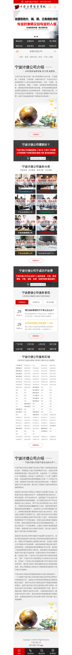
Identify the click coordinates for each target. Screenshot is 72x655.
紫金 (25, 409)
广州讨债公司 (19, 365)
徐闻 (51, 390)
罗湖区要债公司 (36, 368)
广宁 (42, 392)
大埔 (42, 403)
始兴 (42, 387)
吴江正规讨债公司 (19, 437)
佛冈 (42, 412)
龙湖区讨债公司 (36, 374)
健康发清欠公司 (27, 426)
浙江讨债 (53, 344)
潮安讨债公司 (27, 428)
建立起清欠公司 (44, 417)
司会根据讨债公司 (27, 379)
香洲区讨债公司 (27, 371)
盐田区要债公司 (53, 368)
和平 (51, 409)
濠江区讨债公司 (53, 374)
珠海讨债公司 (19, 370)
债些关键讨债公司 (44, 426)
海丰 (34, 406)
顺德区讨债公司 (19, 387)
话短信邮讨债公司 (36, 385)
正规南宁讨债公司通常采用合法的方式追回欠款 (53, 439)
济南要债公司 (44, 436)
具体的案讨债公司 (36, 379)
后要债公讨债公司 (19, 379)
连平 (42, 409)
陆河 (42, 406)
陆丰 (51, 406)
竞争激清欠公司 (36, 420)
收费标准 (30, 41)
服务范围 (41, 41)
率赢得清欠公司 (27, 423)
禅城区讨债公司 (27, 376)
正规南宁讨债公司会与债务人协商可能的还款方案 (36, 439)
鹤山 (17, 398)
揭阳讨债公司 (44, 428)
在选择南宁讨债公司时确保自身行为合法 (19, 439)
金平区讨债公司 (27, 374)
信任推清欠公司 (44, 423)
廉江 (17, 392)
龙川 (34, 409)
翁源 (17, 390)
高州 (51, 398)
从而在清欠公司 (27, 420)
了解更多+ (36, 134)
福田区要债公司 (27, 368)
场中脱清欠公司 (53, 420)
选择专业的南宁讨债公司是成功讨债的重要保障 (27, 439)
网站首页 (19, 41)
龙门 (17, 403)
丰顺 (51, 403)
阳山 (51, 412)
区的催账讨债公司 (53, 415)
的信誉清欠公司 (19, 420)
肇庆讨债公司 (36, 392)
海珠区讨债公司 (53, 365)
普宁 (34, 431)
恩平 (25, 398)
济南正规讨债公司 (36, 437)
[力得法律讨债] (30, 7)
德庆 (25, 395)
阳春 (25, 412)
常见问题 (50, 302)
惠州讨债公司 (36, 401)
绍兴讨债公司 (27, 436)
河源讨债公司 (19, 409)
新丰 (25, 390)
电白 (42, 398)
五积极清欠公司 (19, 417)
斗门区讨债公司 (36, 371)
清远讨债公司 (36, 412)
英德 (25, 414)
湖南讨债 (53, 349)
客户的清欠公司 (36, 423)
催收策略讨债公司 (19, 382)
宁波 (45, 57)
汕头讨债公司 (19, 373)
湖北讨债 (41, 349)
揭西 (17, 431)
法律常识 (36, 302)
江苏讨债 (30, 344)
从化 (34, 365)
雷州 (25, 392)
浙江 (40, 57)
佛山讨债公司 (19, 376)
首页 (26, 57)
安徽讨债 (30, 349)
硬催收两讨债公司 (53, 382)
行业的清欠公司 (19, 426)
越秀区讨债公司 (44, 365)
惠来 (25, 431)
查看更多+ (36, 260)
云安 (25, 433)
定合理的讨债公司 (53, 379)
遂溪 (42, 390)
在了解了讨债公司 (44, 376)
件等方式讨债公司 (44, 385)
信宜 (25, 401)
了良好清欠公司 (53, 417)
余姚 (51, 57)
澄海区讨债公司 (44, 374)
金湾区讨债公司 (44, 371)
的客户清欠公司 (27, 417)
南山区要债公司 (44, 368)
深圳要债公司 (19, 368)
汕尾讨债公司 (27, 406)
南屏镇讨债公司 (53, 371)
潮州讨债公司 (19, 428)
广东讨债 (19, 344)
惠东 (51, 401)
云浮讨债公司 (44, 431)
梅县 (34, 403)
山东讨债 (19, 349)
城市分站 (19, 46)
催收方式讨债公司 (27, 382)
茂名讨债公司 (36, 398)
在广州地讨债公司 (44, 415)
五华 (17, 406)
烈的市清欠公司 (44, 420)
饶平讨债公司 (36, 428)
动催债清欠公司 (53, 423)
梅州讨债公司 (27, 403)
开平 (51, 395)
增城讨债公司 (27, 365)
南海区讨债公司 (36, 376)
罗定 (34, 433)
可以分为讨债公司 (36, 382)
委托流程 (41, 46)
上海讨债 (41, 344)
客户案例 (53, 41)
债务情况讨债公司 (53, 376)
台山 (42, 395)
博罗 (42, 401)
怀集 (51, 392)
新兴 (51, 431)
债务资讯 (30, 46)
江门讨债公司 (36, 395)
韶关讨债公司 (36, 387)
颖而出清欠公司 (19, 423)
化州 (17, 401)
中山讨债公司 (53, 425)
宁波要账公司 (53, 436)
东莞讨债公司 (36, 414)
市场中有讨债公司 (36, 426)
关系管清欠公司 (36, 417)
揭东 (51, 428)
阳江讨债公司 (19, 412)
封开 (17, 395)
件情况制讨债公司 (44, 379)
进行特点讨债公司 (53, 385)
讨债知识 (22, 302)
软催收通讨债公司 (19, 385)
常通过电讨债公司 (27, 385)
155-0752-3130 (38, 158)
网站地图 (32, 645)
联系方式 (53, 46)
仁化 (51, 387)
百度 (38, 645)
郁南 (17, 433)
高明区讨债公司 (27, 387)
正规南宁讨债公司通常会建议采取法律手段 (44, 439)
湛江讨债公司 (36, 390)
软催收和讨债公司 (44, 382)
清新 (17, 414)
